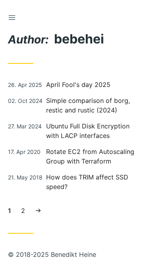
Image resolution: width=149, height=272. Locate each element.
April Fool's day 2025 (78, 85)
